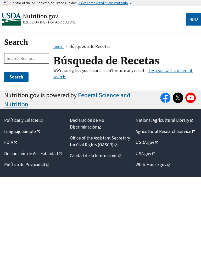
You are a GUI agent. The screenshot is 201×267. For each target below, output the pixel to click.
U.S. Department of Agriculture (49, 22)
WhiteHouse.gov (151, 164)
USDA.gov (145, 142)
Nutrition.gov (40, 16)
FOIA (8, 142)
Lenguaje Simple (20, 131)
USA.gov (143, 153)
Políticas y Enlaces (21, 120)
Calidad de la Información (94, 156)
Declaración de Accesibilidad (31, 153)
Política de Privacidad (24, 164)
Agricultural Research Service (163, 131)
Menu (193, 19)
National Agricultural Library (162, 120)
